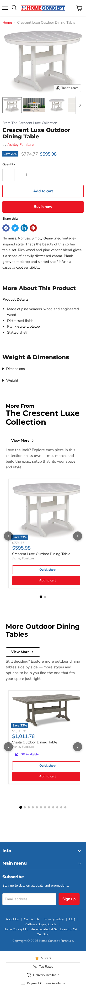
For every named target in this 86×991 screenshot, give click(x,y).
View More (20, 440)
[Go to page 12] (65, 807)
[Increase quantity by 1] (44, 175)
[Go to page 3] (29, 807)
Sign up (69, 899)
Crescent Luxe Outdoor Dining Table (41, 554)
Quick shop (47, 570)
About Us (12, 919)
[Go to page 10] (57, 807)
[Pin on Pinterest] (33, 228)
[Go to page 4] (33, 807)
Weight (12, 380)
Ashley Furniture (20, 144)
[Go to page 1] (41, 597)
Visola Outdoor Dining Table (34, 742)
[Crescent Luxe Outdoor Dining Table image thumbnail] (12, 105)
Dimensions (15, 368)
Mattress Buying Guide (40, 924)
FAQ (72, 919)
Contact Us (31, 919)
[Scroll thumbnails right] (79, 105)
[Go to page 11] (61, 807)
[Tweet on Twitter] (15, 228)
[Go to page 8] (49, 807)
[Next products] (77, 536)
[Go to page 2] (45, 597)
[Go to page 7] (45, 807)
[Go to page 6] (41, 807)
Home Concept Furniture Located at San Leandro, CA (40, 929)
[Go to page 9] (53, 807)
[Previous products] (8, 536)
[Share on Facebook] (6, 228)
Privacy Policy (54, 919)
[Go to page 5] (37, 807)
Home (7, 23)
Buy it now (43, 206)
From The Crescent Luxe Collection (29, 123)
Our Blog (43, 934)
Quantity (8, 164)
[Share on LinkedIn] (24, 228)
